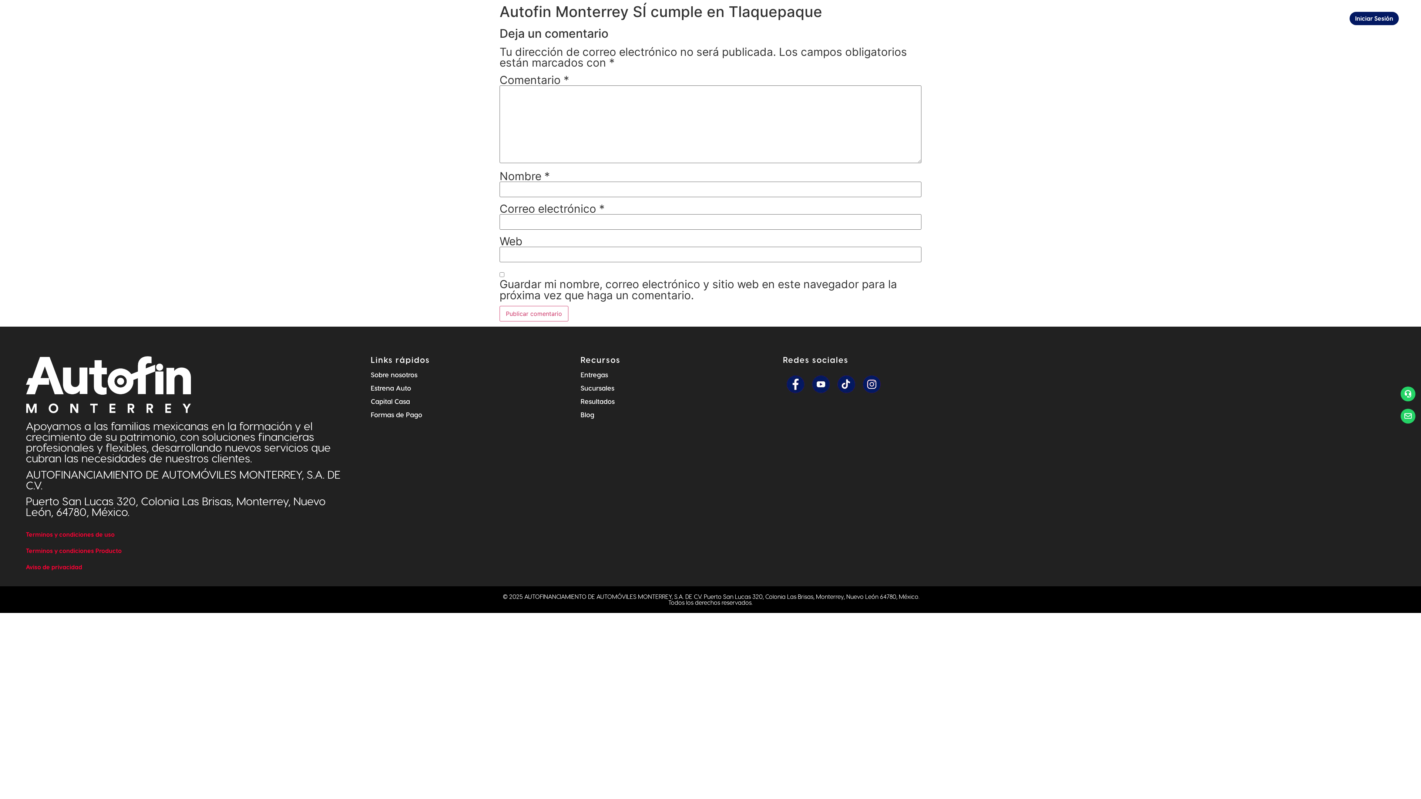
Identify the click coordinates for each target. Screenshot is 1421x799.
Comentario (534, 79)
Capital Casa (390, 401)
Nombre (525, 176)
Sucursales (597, 388)
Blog (587, 414)
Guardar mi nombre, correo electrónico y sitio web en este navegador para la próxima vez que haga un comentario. (698, 290)
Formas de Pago (396, 414)
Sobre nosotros (394, 374)
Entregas (594, 374)
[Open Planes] (975, 18)
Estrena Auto (391, 388)
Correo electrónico (552, 208)
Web (511, 241)
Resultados (598, 401)
